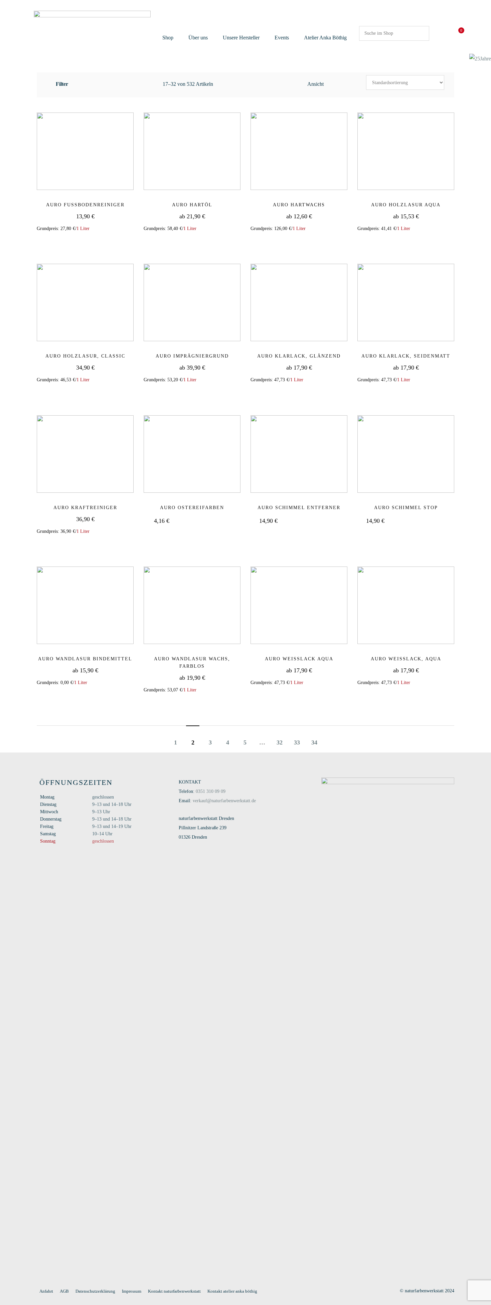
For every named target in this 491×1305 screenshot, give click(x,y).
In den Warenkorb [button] (89, 242)
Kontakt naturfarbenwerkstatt (174, 1291)
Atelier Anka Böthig (325, 37)
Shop (167, 37)
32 (280, 742)
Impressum (131, 1291)
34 (314, 742)
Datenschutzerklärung (95, 1291)
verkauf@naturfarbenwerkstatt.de (224, 800)
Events (282, 37)
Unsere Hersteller (241, 37)
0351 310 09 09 (210, 791)
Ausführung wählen (196, 242)
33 (297, 742)
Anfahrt (46, 1291)
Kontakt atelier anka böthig (232, 1291)
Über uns (198, 37)
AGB (64, 1291)
